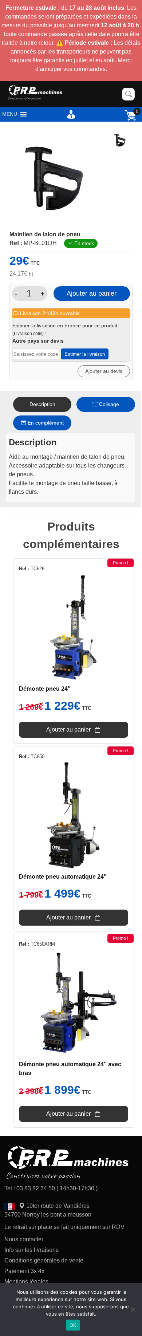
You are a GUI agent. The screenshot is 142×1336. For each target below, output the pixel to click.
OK (73, 1325)
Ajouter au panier (92, 293)
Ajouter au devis (103, 371)
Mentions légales (26, 1281)
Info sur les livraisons (31, 1250)
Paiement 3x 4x (24, 1271)
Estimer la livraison (84, 354)
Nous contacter (23, 1239)
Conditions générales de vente (43, 1260)
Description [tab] (42, 404)
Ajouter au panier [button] (68, 729)
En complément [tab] (45, 423)
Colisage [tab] (108, 404)
